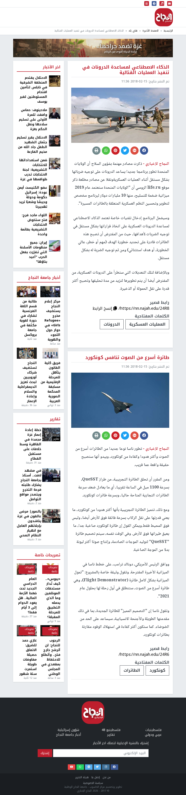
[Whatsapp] (80, 767)
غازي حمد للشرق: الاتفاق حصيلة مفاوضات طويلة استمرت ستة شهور (28, 657)
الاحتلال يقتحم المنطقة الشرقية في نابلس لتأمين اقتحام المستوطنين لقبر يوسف (33, 89)
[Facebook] (114, 767)
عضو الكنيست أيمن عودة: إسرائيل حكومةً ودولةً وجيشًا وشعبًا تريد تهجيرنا (32, 197)
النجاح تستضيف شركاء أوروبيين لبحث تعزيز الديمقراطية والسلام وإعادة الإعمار (27, 382)
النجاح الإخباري (164, 17)
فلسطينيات (153, 730)
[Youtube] (71, 767)
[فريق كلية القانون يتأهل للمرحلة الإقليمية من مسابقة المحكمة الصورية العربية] (50, 353)
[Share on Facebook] (144, 150)
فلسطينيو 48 (111, 730)
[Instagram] (106, 767)
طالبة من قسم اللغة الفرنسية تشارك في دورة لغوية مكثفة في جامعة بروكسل (28, 318)
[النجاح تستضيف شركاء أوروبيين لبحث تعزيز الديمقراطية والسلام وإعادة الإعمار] (27, 353)
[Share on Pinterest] (115, 150)
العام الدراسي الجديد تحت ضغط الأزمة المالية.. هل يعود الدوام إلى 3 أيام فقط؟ (27, 596)
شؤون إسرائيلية (68, 730)
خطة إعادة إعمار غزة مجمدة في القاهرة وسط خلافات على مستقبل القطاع (30, 444)
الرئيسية (168, 30)
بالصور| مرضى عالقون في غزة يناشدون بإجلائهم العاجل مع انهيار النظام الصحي (29, 523)
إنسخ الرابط (103, 308)
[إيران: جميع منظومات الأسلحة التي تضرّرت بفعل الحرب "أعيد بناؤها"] (54, 246)
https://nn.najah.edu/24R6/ (144, 654)
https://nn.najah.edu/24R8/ (144, 308)
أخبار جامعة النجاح (44, 278)
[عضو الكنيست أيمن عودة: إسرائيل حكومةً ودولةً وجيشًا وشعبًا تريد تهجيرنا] (54, 191)
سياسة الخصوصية (93, 783)
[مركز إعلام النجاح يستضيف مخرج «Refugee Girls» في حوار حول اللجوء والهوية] (50, 291)
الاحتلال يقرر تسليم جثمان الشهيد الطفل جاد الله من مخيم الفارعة (32, 144)
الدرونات (112, 324)
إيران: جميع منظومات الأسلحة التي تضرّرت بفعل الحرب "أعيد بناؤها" (33, 252)
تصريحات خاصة (47, 555)
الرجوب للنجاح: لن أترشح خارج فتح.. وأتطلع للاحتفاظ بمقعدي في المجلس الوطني (50, 657)
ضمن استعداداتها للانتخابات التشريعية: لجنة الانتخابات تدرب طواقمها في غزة (33, 170)
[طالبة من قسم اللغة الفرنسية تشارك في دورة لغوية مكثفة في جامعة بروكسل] (27, 291)
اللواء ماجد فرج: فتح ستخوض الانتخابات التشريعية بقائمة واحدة (33, 225)
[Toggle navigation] (146, 3)
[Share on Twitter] (125, 150)
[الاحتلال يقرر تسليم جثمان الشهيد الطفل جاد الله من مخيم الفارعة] (54, 141)
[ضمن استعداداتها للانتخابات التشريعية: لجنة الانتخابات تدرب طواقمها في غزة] (54, 163)
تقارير (55, 419)
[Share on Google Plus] (134, 150)
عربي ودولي (153, 735)
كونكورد (157, 670)
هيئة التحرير (82, 777)
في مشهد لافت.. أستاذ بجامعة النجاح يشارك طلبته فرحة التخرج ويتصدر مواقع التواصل (30, 485)
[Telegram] (89, 767)
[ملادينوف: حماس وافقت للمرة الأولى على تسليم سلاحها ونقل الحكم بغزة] (54, 113)
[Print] (96, 150)
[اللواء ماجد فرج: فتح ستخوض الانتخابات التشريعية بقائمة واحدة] (54, 218)
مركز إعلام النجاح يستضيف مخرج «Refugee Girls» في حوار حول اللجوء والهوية (52, 320)
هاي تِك (133, 30)
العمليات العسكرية (147, 324)
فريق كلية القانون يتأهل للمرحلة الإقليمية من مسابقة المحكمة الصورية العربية (50, 382)
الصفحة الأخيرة (150, 30)
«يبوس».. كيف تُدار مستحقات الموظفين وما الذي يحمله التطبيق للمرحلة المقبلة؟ (52, 598)
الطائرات (132, 670)
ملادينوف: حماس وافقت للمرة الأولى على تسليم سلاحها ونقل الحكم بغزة (33, 119)
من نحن (107, 777)
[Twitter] (97, 767)
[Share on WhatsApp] (106, 150)
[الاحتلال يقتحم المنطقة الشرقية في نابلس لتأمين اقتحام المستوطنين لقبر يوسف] (54, 81)
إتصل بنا (95, 777)
